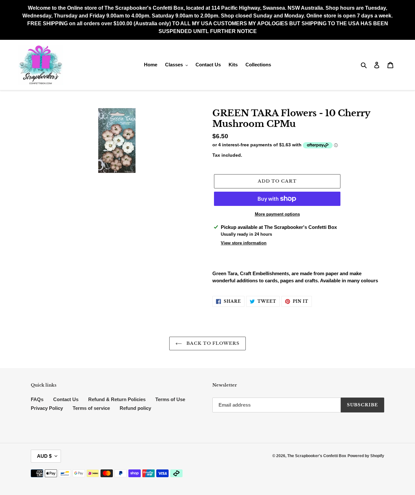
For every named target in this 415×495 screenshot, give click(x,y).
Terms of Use (170, 399)
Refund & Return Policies (117, 399)
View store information (244, 243)
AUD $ (44, 456)
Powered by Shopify (366, 456)
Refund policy (135, 408)
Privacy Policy (47, 408)
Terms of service (91, 408)
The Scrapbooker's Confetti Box (316, 456)
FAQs (37, 399)
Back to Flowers (212, 343)
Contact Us (65, 399)
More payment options (277, 214)
